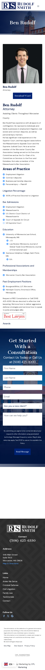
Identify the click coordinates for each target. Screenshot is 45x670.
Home (5, 577)
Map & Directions (10, 563)
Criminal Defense (10, 585)
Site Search (18, 646)
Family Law (8, 593)
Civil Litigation (9, 589)
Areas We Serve (10, 581)
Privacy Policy (30, 646)
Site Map (7, 646)
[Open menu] (38, 6)
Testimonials (8, 597)
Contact (6, 601)
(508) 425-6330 (22, 540)
